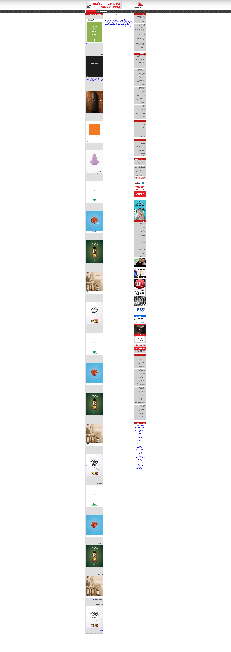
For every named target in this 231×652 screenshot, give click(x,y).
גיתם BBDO (121, 22)
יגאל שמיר (129, 19)
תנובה (144, 134)
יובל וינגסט (121, 25)
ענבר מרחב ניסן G (112, 24)
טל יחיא (123, 27)
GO (93, 173)
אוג (140, 446)
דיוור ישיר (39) (142, 77)
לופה (98, 43)
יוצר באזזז (100, 238)
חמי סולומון (125, 21)
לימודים (143, 242)
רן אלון (129, 26)
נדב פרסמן (140, 440)
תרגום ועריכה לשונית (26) (140, 391)
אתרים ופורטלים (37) (141, 81)
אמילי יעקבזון (96, 49)
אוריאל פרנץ (101, 81)
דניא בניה (96, 81)
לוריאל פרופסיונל (142, 17)
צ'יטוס (98, 324)
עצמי (140, 433)
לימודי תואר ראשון (141, 25)
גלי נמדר (87, 81)
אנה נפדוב (117, 19)
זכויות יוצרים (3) (142, 116)
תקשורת (143, 239)
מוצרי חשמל (143, 235)
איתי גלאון (110, 26)
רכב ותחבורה (142, 223)
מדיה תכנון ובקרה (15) (141, 99)
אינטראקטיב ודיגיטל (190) (140, 59)
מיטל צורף (114, 26)
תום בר (91, 44)
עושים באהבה (100, 178)
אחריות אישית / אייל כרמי (140, 171)
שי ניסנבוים (140, 460)
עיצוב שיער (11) (142, 409)
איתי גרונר (140, 461)
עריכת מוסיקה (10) (141, 109)
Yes (94, 43)
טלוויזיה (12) (142, 106)
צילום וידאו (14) (142, 102)
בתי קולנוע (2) (142, 117)
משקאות (143, 230)
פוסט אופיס (109, 21)
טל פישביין (96, 48)
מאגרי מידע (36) (142, 83)
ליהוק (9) (143, 110)
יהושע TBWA (114, 21)
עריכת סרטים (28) (141, 87)
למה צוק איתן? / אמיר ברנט (140, 170)
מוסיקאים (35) (142, 84)
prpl (93, 113)
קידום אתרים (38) (142, 80)
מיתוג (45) (143, 373)
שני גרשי (118, 26)
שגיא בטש (128, 23)
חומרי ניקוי (143, 250)
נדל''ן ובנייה (143, 245)
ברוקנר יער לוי (142, 155)
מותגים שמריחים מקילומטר (97, 148)
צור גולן (125, 20)
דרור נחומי (128, 20)
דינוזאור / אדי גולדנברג (141, 164)
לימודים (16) (142, 98)
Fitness (98, 233)
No (86, 43)
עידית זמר (112, 20)
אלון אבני (113, 27)
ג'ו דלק (98, 173)
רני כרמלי (140, 438)
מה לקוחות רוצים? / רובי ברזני (140, 166)
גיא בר (118, 22)
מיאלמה (123, 31)
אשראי (144, 248)
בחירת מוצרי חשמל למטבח (140, 22)
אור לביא (125, 26)
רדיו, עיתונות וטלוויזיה (141, 231)
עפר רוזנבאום (100, 49)
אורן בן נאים (122, 19)
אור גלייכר (140, 434)
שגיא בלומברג (119, 31)
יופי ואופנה (143, 232)
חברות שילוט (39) (142, 78)
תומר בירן (140, 451)
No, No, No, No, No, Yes (140, 146)
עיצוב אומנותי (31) (141, 85)
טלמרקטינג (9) (142, 112)
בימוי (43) (143, 74)
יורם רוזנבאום (90, 48)
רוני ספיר (116, 27)
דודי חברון (125, 19)
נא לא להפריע (100, 269)
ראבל (140, 432)
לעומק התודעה (126, 22)
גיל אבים (89, 45)
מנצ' (93, 294)
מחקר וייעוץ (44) (142, 73)
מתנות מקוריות (142, 24)
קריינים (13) (143, 105)
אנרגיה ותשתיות (142, 255)
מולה (115, 22)
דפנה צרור (117, 24)
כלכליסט (115, 23)
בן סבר (112, 25)
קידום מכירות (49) (141, 70)
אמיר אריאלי (109, 20)
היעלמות (101, 17)
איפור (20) (143, 94)
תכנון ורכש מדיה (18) (141, 95)
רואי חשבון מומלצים (141, 50)
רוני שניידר (94, 44)
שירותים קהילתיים (141, 249)
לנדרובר (129, 25)
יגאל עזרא (140, 463)
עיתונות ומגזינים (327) (141, 56)
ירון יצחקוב (101, 45)
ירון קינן (120, 24)
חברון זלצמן (143, 144)
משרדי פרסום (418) (141, 55)
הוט (144, 133)
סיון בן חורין (125, 25)
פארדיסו (109, 25)
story (101, 54)
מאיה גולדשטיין (92, 81)
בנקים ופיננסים (142, 237)
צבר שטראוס (97, 203)
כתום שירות (100, 118)
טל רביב (126, 27)
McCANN (90, 203)
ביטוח (144, 238)
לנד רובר (143, 131)
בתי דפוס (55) (142, 67)
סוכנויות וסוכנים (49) (141, 69)
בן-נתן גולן (108, 23)
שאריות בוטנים (99, 299)
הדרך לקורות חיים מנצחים (140, 21)
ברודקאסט (140, 437)
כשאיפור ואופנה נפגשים (140, 16)
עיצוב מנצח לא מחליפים (140, 43)
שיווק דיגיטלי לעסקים (141, 34)
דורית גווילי (121, 20)
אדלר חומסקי (142, 141)
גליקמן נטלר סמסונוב (111, 22)
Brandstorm (143, 47)
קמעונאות (143, 224)
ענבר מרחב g (124, 23)
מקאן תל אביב (142, 143)
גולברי (144, 48)
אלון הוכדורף (122, 26)
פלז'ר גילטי (100, 208)
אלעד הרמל (113, 19)
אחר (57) (143, 66)
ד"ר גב (98, 294)
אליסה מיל (109, 19)
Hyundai (143, 127)
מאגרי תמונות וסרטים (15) (140, 101)
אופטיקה (143, 253)
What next (100, 88)
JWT (128, 21)
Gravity (115, 31)
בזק (144, 130)
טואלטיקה (143, 241)
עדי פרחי (128, 24)
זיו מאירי (140, 470)
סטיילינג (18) (142, 96)
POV (118, 25)
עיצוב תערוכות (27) (141, 88)
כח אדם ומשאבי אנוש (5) (140, 113)
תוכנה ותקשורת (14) (141, 103)
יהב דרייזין (140, 430)
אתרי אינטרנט (142, 246)
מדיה (144, 243)
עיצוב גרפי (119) (142, 60)
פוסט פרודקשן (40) (141, 76)
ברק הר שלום (117, 20)
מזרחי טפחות (97, 143)
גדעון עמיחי (99, 44)
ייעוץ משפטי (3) (142, 114)
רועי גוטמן (115, 25)
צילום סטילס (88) (142, 63)
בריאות (144, 227)
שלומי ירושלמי (121, 21)
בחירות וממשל (142, 256)
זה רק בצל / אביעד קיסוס (140, 161)
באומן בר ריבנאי (142, 150)
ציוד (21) (143, 92)
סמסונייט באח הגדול (141, 44)
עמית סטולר (119, 23)
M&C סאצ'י (143, 147)
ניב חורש (112, 23)
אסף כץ (120, 27)
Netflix (98, 113)
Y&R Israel (140, 426)
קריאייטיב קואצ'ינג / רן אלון (140, 175)
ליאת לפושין (93, 45)
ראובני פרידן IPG (89, 143)
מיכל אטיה (97, 45)
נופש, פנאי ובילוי (142, 228)
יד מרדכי (97, 263)
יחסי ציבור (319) (142, 58)
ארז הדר (88, 44)
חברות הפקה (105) (141, 62)
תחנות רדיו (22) (142, 91)
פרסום (144, 252)
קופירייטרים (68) (142, 65)
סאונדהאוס (109, 27)
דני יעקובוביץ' (140, 453)
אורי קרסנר (107, 24)
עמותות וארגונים (142, 234)
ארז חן (99, 48)
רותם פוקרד (124, 24)
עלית (144, 124)
